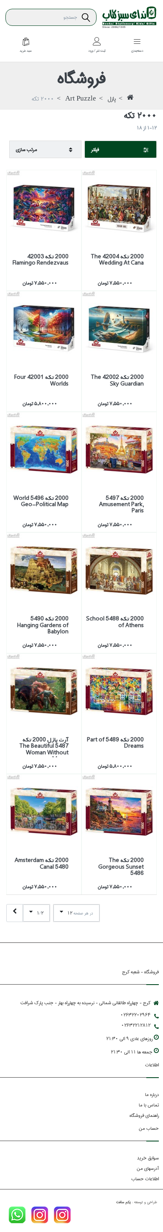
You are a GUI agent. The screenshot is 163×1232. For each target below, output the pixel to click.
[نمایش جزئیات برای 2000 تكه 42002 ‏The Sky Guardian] (119, 328)
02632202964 (135, 1014)
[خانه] (130, 99)
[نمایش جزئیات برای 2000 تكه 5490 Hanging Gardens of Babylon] (44, 570)
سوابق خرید (148, 1158)
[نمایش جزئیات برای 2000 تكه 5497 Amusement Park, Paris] (119, 449)
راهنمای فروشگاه (144, 1115)
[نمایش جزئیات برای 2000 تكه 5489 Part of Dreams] (119, 691)
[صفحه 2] (14, 913)
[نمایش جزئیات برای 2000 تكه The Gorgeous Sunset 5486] (119, 811)
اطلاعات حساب (145, 1178)
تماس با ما (149, 1105)
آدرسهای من (148, 1168)
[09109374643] (17, 1216)
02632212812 (135, 1025)
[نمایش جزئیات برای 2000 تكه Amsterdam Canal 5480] (44, 811)
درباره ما (152, 1094)
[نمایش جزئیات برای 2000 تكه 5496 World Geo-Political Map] (44, 449)
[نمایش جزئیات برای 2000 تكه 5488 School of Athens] (119, 570)
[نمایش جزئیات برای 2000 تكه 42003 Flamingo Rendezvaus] (44, 207)
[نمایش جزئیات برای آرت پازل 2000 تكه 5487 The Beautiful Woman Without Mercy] (44, 691)
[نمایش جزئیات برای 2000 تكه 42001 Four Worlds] (44, 328)
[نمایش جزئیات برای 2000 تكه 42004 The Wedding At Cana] (119, 207)
